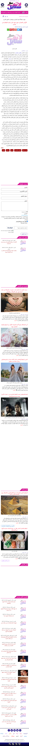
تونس (10, 58)
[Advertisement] (14, 167)
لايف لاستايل (21, 16)
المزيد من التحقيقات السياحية (8, 525)
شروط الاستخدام (24, 215)
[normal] (5, 16)
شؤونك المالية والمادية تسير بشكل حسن (9, 622)
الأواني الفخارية (18, 150)
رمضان (7, 150)
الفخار (3, 150)
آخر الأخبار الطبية (5, 560)
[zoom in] (3, 16)
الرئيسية (26, 16)
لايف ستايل (24, 150)
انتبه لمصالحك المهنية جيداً (9, 615)
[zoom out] (7, 16)
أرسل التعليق (24, 234)
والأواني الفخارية (18, 52)
